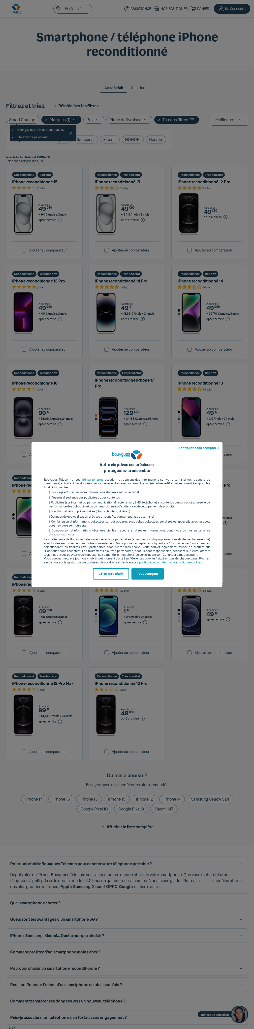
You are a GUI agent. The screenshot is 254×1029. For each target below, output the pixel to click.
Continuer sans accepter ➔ (199, 448)
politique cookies (190, 562)
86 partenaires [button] (92, 479)
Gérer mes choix (111, 574)
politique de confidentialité (157, 562)
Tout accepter (147, 574)
